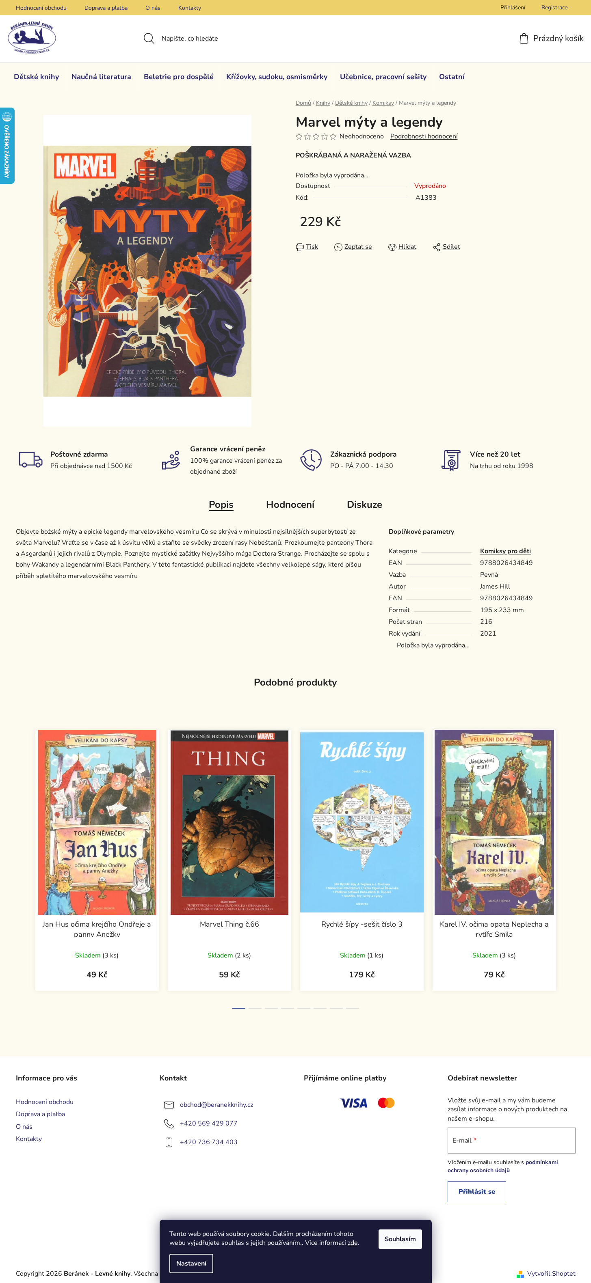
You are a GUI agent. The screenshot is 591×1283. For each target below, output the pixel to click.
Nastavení (191, 1263)
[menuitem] (36, 77)
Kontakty (189, 8)
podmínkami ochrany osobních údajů (503, 1166)
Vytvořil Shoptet (551, 1273)
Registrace (554, 7)
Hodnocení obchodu (41, 8)
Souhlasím (400, 1239)
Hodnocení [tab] (290, 504)
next (569, 866)
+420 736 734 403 (209, 1142)
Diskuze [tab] (364, 504)
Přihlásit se (477, 1191)
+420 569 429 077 (209, 1123)
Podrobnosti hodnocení (424, 136)
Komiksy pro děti (505, 551)
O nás (152, 8)
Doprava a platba (106, 8)
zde (353, 1242)
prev (22, 866)
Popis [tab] (221, 504)
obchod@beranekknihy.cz (216, 1104)
